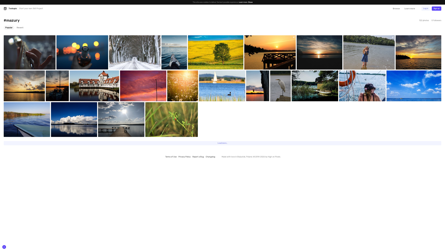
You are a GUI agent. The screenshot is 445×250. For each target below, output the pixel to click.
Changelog (210, 157)
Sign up (437, 8)
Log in (425, 8)
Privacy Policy (184, 157)
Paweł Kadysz (172, 37)
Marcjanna (79, 72)
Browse (396, 9)
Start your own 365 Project (31, 8)
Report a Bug (198, 157)
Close (250, 2)
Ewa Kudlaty (130, 72)
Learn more (243, 2)
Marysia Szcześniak (256, 37)
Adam (403, 37)
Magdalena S (13, 37)
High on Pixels (274, 157)
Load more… (222, 143)
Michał (117, 37)
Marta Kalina (349, 72)
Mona (304, 37)
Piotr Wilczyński (354, 37)
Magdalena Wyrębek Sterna (113, 104)
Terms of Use (171, 157)
